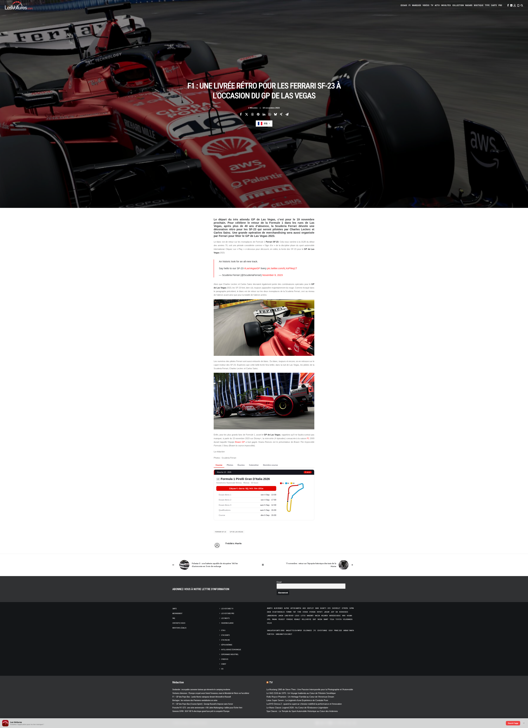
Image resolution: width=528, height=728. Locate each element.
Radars (468, 5)
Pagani (274, 619)
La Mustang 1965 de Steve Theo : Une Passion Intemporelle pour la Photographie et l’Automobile (309, 689)
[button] (507, 5)
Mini (343, 616)
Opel (269, 619)
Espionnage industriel (230, 654)
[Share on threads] (252, 114)
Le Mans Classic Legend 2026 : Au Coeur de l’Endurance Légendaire (297, 707)
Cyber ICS (224, 659)
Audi (304, 608)
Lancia (280, 616)
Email (279, 582)
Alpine (286, 608)
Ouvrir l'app (513, 723)
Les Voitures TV (227, 609)
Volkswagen (347, 619)
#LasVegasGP (252, 268)
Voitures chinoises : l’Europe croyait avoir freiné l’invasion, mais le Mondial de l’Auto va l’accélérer (210, 693)
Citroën (345, 608)
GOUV (331, 630)
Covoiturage (322, 630)
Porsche (289, 619)
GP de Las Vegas (236, 532)
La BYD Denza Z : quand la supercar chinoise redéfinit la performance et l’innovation (304, 704)
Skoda (319, 619)
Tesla (332, 619)
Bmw (317, 608)
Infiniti (320, 612)
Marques (416, 5)
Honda (305, 612)
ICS (222, 669)
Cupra (351, 608)
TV (432, 5)
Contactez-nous (178, 623)
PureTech (270, 634)
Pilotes (230, 465)
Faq (173, 618)
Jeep (332, 612)
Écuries (241, 465)
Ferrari (289, 612)
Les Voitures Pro (227, 613)
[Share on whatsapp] (269, 114)
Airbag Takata (348, 630)
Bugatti (323, 608)
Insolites (446, 5)
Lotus (303, 616)
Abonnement (177, 613)
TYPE (487, 5)
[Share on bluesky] (275, 114)
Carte (174, 609)
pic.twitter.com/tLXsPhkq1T (282, 268)
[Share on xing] (281, 114)
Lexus (297, 616)
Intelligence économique (231, 650)
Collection (458, 5)
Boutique (478, 5)
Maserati (310, 616)
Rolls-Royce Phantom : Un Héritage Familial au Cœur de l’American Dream (300, 697)
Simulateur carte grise (275, 630)
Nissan (349, 616)
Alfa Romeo (278, 608)
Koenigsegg (343, 612)
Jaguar (326, 612)
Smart (326, 619)
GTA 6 (223, 630)
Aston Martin (296, 608)
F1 (410, 5)
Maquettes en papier (294, 630)
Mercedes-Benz (335, 616)
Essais (404, 5)
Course (219, 465)
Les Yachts (225, 618)
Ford (299, 612)
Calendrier (254, 465)
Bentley (310, 608)
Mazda (317, 616)
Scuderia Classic (227, 623)
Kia (337, 612)
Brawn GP (240, 442)
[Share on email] (287, 114)
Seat (314, 619)
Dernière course (270, 465)
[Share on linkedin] (264, 114)
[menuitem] (404, 5)
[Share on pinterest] (258, 114)
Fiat (294, 612)
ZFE (314, 630)
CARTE (494, 5)
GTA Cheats (225, 635)
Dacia (269, 612)
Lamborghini (272, 616)
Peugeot (281, 619)
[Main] (264, 565)
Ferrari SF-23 (220, 532)
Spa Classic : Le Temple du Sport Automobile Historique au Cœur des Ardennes (302, 711)
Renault (297, 619)
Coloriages (307, 630)
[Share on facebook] (241, 114)
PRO (500, 5)
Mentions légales (179, 628)
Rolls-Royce (306, 619)
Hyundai (312, 612)
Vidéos (426, 5)
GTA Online (225, 640)
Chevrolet (336, 608)
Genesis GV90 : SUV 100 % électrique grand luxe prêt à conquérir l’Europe (200, 711)
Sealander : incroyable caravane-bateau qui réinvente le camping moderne (201, 689)
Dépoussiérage (226, 645)
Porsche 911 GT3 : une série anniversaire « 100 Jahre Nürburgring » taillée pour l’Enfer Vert (207, 707)
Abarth (270, 608)
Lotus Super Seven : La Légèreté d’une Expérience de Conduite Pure (297, 700)
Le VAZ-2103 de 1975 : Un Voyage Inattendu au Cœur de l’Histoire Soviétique (301, 693)
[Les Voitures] (18, 5)
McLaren (324, 616)
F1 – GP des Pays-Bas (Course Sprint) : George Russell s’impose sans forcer (202, 704)
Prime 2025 (338, 630)
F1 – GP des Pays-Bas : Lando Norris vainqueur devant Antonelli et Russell (201, 697)
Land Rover (289, 616)
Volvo (269, 623)
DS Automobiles (278, 612)
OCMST (223, 664)
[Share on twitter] (246, 114)
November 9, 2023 (272, 275)
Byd (329, 608)
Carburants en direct (284, 634)
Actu (437, 5)
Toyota (338, 619)
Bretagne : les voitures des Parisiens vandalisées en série (194, 700)
